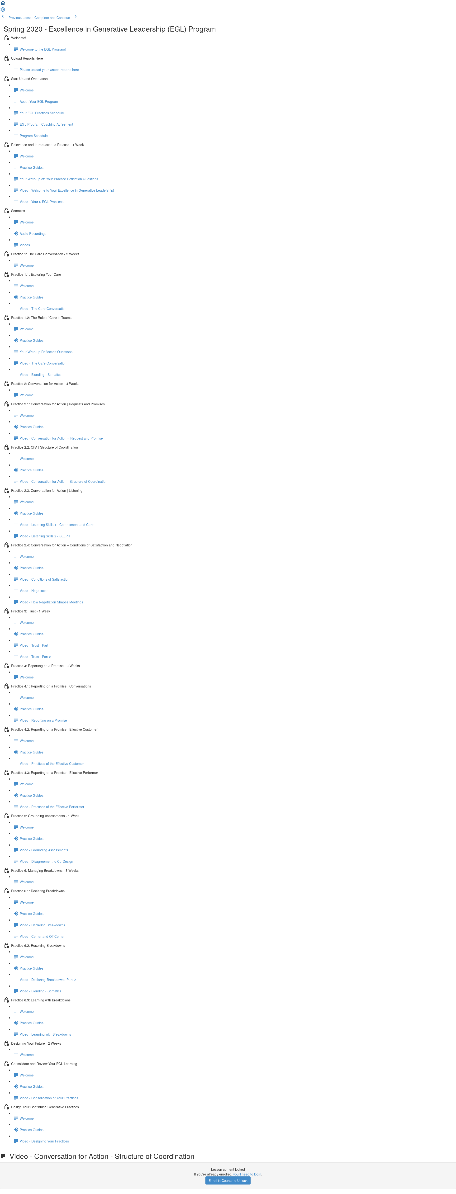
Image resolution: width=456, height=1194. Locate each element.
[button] (3, 4)
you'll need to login (247, 1174)
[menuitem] (3, 11)
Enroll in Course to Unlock (228, 1180)
